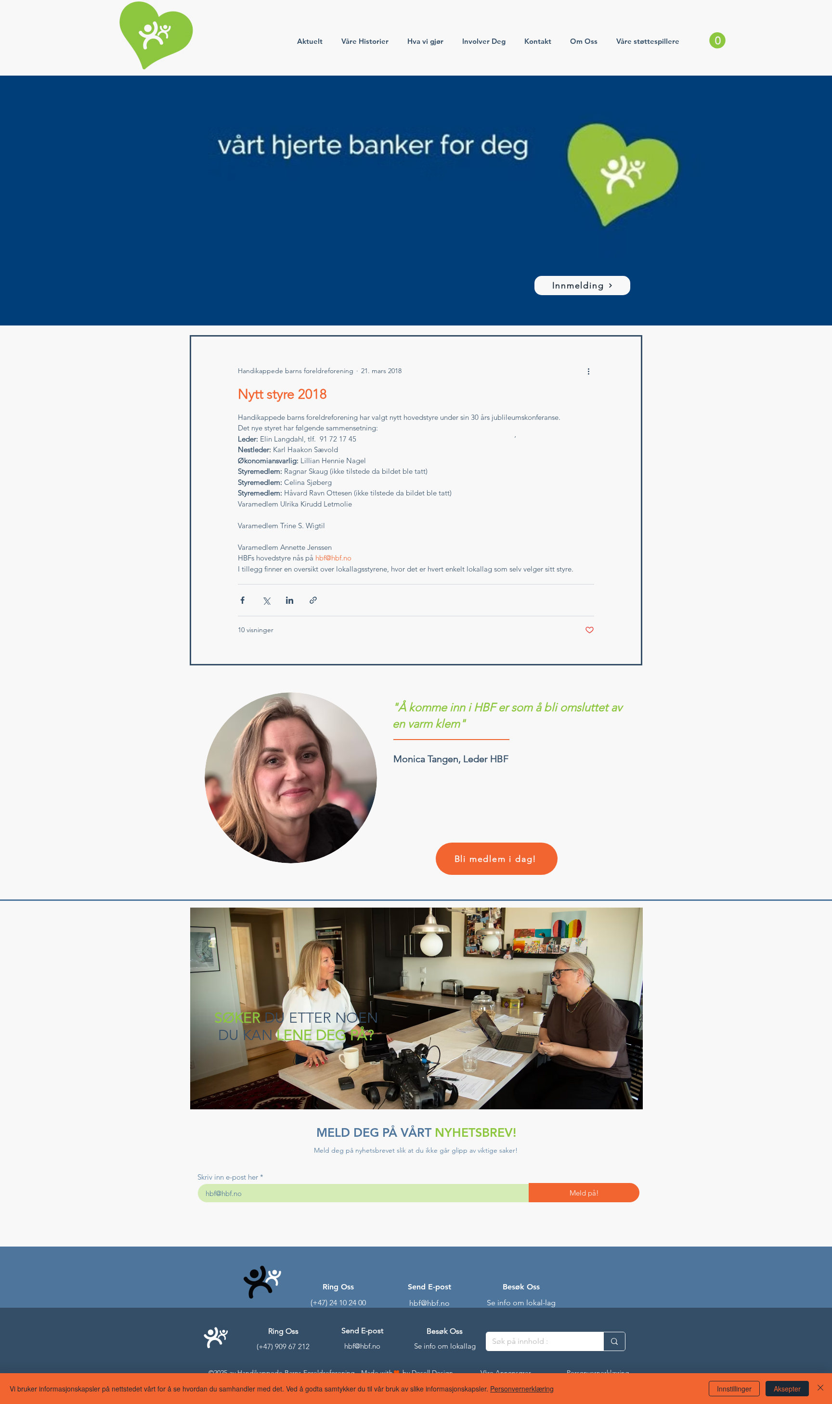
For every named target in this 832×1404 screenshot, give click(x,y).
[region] (416, 1010)
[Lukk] (820, 1388)
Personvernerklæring (522, 1388)
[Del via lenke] (313, 600)
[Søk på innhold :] (614, 1341)
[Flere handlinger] (588, 371)
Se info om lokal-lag (521, 1302)
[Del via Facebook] (242, 600)
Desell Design (432, 1372)
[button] (717, 40)
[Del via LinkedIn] (289, 600)
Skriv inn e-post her (227, 1177)
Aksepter (787, 1388)
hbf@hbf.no (429, 1303)
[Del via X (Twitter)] (266, 600)
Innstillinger (734, 1388)
